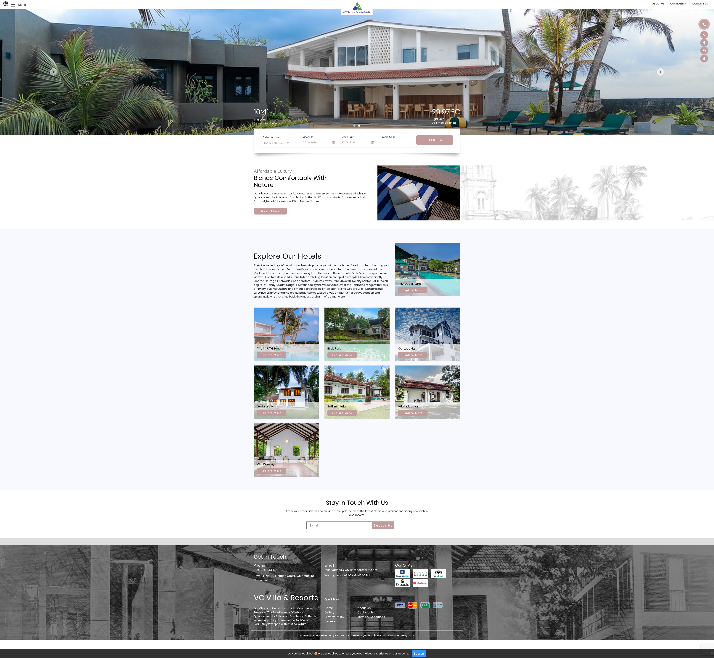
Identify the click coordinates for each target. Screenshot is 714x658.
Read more (270, 211)
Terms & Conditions (371, 617)
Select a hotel (271, 137)
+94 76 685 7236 (704, 35)
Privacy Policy (334, 617)
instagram (704, 50)
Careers (329, 621)
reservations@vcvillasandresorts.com (350, 570)
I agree (419, 653)
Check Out (348, 136)
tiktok (704, 58)
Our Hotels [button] (677, 3)
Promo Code (388, 136)
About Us (658, 3)
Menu (22, 5)
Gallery (329, 612)
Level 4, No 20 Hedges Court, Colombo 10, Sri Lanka (284, 578)
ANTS (411, 635)
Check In (308, 136)
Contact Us (700, 3)
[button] (53, 72)
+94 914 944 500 (704, 24)
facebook (704, 42)
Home (328, 608)
